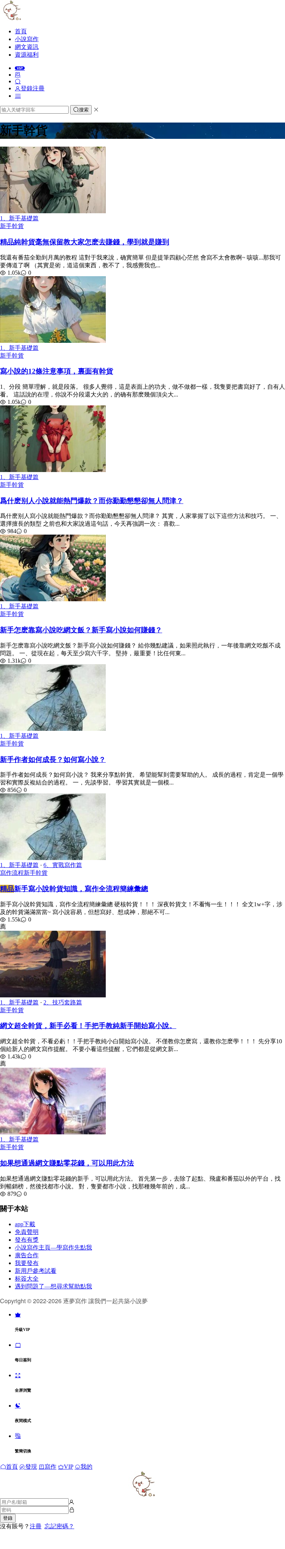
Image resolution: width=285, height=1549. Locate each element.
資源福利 (27, 54)
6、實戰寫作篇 (62, 865)
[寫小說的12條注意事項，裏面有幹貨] (53, 341)
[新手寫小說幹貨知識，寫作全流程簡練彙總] (53, 858)
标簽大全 (27, 1278)
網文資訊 (27, 47)
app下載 (25, 1224)
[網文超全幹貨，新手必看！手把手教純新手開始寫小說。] (53, 995)
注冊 (36, 1526)
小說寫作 (27, 39)
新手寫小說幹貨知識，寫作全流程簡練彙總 (74, 889)
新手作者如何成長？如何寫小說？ (53, 759)
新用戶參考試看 (35, 1271)
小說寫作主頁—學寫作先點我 (53, 1247)
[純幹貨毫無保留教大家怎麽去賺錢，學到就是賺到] (53, 211)
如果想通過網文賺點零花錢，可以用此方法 (67, 1163)
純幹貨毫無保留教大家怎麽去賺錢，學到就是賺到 (84, 242)
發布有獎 (27, 1240)
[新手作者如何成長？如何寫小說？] (53, 729)
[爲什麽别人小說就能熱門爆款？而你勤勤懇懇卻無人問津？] (53, 470)
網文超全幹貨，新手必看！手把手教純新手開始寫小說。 (88, 1026)
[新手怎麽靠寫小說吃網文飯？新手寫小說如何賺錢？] (53, 599)
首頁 (21, 31)
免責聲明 (27, 1232)
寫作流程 (12, 873)
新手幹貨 (12, 226)
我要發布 (27, 1263)
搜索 (84, 110)
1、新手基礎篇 (19, 218)
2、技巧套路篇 (62, 1002)
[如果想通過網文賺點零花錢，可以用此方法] (53, 1132)
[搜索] (18, 81)
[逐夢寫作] (11, 18)
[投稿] (18, 74)
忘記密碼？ (59, 1526)
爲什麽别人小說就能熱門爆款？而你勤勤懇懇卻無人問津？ (91, 501)
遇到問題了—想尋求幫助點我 (53, 1286)
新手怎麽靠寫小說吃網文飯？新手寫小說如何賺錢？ (81, 630)
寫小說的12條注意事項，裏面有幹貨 (56, 371)
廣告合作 (27, 1255)
